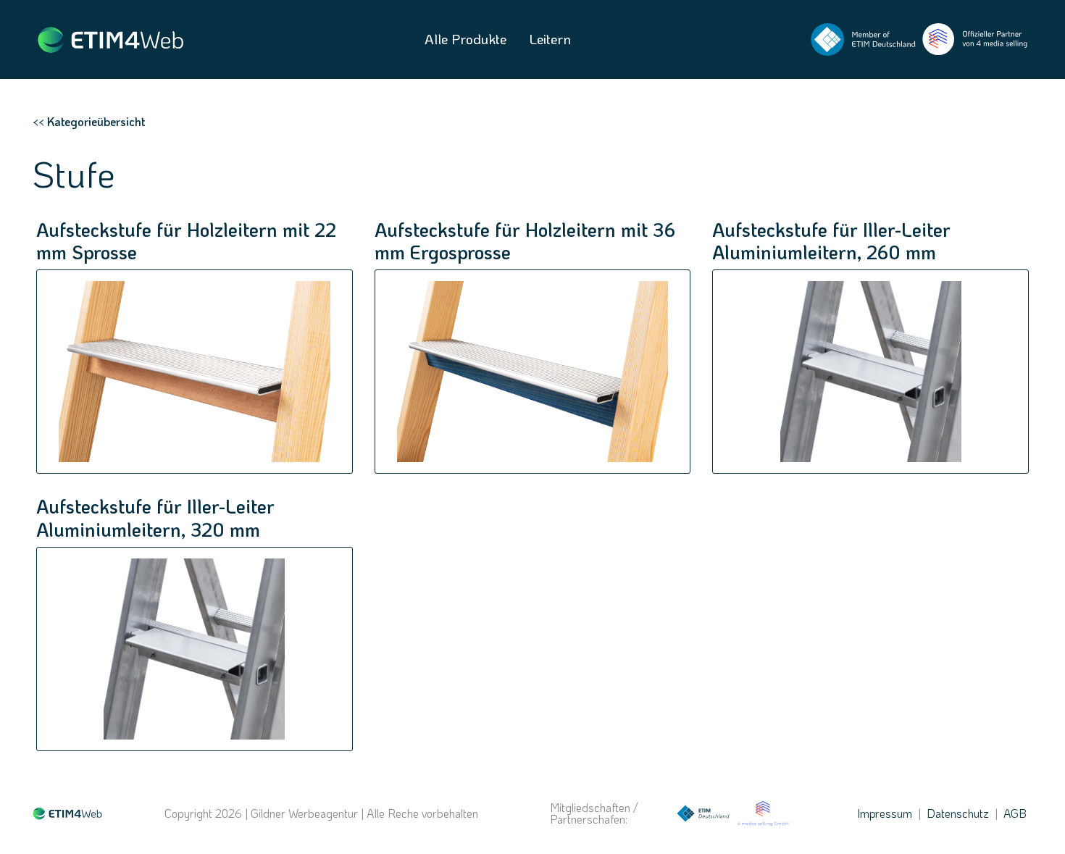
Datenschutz (958, 813)
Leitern (550, 39)
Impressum (884, 813)
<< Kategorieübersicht (89, 121)
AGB (1015, 813)
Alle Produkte (465, 39)
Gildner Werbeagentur (304, 813)
